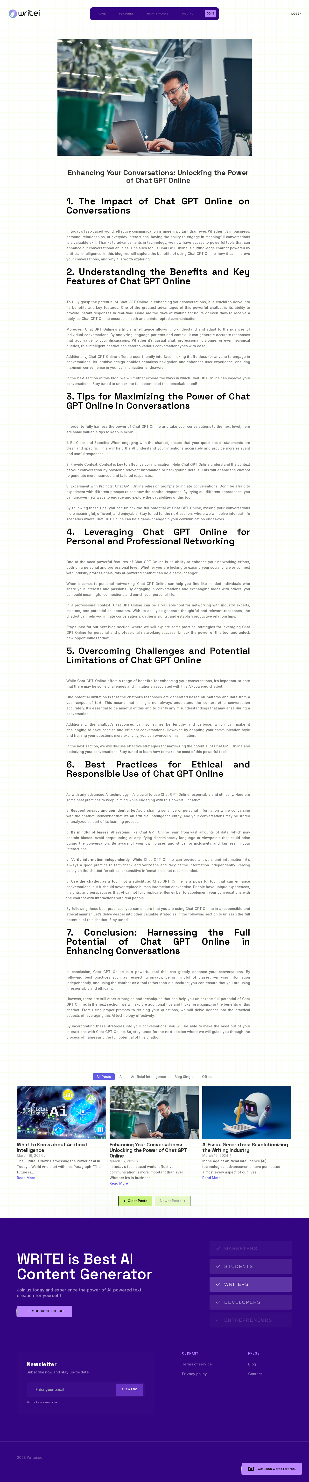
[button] (296, 14)
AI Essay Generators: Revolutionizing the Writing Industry (245, 1147)
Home (102, 13)
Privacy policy (194, 1373)
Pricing (188, 13)
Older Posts (137, 1201)
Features (126, 13)
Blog (252, 1364)
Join (210, 13)
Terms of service (197, 1364)
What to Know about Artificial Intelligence (52, 1147)
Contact (255, 1373)
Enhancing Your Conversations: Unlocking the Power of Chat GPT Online (148, 1150)
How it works (158, 13)
